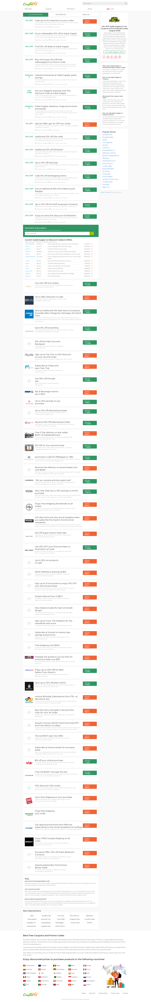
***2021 (87, 458)
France (88, 969)
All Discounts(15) (36, 14)
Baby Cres (105, 187)
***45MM (88, 423)
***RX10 (87, 137)
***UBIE (87, 176)
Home (102, 192)
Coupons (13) (61, 14)
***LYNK (87, 379)
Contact (125, 993)
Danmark (74, 969)
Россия (88, 977)
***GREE (87, 411)
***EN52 (87, 76)
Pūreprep (105, 184)
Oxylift (104, 140)
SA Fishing (105, 171)
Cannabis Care (107, 134)
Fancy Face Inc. (107, 163)
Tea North (105, 148)
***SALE (87, 328)
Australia (43, 965)
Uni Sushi (61, 916)
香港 (72, 984)
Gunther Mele (90, 919)
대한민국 (58, 973)
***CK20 (87, 34)
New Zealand (90, 981)
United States (30, 965)
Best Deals (28, 9)
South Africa (45, 981)
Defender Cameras (109, 153)
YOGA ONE (61, 919)
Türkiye (28, 981)
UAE (27, 984)
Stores (90, 9)
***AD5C (87, 91)
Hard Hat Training (46, 919)
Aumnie (105, 145)
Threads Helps (107, 182)
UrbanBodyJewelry (46, 923)
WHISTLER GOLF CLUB (60, 926)
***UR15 (87, 47)
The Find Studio (75, 916)
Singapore (74, 977)
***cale (87, 761)
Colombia (29, 969)
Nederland (44, 977)
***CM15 (87, 150)
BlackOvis (89, 916)
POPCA (89, 923)
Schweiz (73, 981)
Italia (87, 973)
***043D (87, 107)
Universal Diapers (32, 926)
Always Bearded (108, 169)
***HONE (88, 342)
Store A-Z (108, 192)
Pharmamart (32, 919)
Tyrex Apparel (107, 142)
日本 (42, 973)
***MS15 (87, 481)
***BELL (87, 402)
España (43, 969)
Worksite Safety (107, 137)
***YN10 (87, 163)
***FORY (87, 773)
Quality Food (46, 916)
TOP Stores (70, 9)
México (28, 977)
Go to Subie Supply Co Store (114, 52)
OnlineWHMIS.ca (108, 150)
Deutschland (60, 969)
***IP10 (87, 216)
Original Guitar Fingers (75, 919)
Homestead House (108, 161)
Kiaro (32, 916)
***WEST (88, 446)
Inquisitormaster (46, 926)
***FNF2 (87, 311)
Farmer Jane (75, 923)
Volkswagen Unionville (60, 923)
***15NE (87, 670)
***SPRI (87, 683)
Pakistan (59, 977)
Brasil (72, 965)
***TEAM (88, 547)
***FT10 (87, 205)
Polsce (88, 984)
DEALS (87, 21)
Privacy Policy (103, 993)
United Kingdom (31, 973)
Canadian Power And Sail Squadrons (32, 923)
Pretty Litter (106, 174)
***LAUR (87, 284)
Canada (88, 965)
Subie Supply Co (117, 192)
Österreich (59, 981)
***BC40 (88, 491)
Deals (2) (85, 14)
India (72, 973)
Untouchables (107, 176)
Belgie (58, 965)
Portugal (43, 984)
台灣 (57, 984)
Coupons (49, 9)
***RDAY (87, 189)
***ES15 (87, 60)
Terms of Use (115, 993)
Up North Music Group (110, 179)
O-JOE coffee (107, 166)
